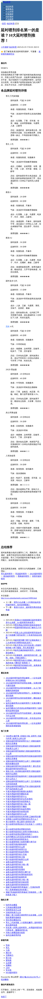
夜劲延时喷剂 (9, 576)
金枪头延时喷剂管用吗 (15, 869)
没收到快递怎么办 (13, 912)
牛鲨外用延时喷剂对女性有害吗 (19, 799)
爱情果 (8, 960)
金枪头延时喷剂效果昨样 (16, 877)
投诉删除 (5, 979)
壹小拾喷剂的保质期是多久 (17, 839)
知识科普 (9, 7)
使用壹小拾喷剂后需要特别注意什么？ (22, 819)
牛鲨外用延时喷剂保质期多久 (18, 801)
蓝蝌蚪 (8, 965)
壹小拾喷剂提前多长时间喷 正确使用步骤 (23, 817)
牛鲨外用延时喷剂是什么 (16, 796)
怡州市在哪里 (11, 905)
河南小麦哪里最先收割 (15, 933)
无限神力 (9, 955)
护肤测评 (9, 14)
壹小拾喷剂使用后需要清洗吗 (18, 829)
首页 (4, 24)
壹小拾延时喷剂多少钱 (15, 857)
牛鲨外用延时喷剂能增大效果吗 (19, 791)
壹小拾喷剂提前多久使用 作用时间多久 (22, 832)
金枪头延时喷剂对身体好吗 (17, 885)
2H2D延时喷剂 (36, 574)
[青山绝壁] (6, 2)
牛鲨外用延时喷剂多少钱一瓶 (18, 804)
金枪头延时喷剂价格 (14, 867)
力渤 (8, 950)
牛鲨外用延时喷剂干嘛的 (16, 807)
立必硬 (8, 963)
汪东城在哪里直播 (13, 907)
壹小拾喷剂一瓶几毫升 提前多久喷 (20, 822)
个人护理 (9, 12)
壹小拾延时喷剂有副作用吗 (17, 852)
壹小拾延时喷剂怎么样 (15, 847)
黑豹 (8, 326)
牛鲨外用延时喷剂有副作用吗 (18, 809)
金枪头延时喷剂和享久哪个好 (18, 872)
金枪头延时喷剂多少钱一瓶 (17, 864)
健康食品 (9, 9)
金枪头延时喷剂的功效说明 (17, 882)
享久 (8, 948)
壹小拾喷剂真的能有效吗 (16, 844)
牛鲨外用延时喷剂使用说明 (17, 812)
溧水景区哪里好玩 (13, 920)
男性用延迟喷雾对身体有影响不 (28, 625)
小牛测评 (5, 47)
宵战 (8, 945)
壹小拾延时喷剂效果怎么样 (17, 859)
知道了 (4, 997)
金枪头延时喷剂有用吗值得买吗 (19, 875)
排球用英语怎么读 (13, 910)
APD (8, 968)
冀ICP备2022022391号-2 (30, 977)
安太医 (8, 970)
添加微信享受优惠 (8, 72)
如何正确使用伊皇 (13, 935)
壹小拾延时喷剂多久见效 (16, 854)
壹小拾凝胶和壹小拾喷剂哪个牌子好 (21, 842)
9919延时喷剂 (11, 973)
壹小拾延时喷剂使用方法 (16, 849)
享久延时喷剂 (6, 574)
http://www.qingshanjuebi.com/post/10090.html (19, 598)
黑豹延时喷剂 (24, 576)
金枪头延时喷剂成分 (14, 862)
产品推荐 (9, 19)
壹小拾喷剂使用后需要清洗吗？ (19, 834)
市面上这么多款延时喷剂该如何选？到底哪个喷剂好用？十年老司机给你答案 (24, 635)
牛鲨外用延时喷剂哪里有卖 (17, 794)
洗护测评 (9, 17)
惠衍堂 (8, 953)
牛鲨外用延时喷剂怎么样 (16, 814)
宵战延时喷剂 (21, 574)
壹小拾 (8, 958)
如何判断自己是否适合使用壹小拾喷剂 (22, 837)
